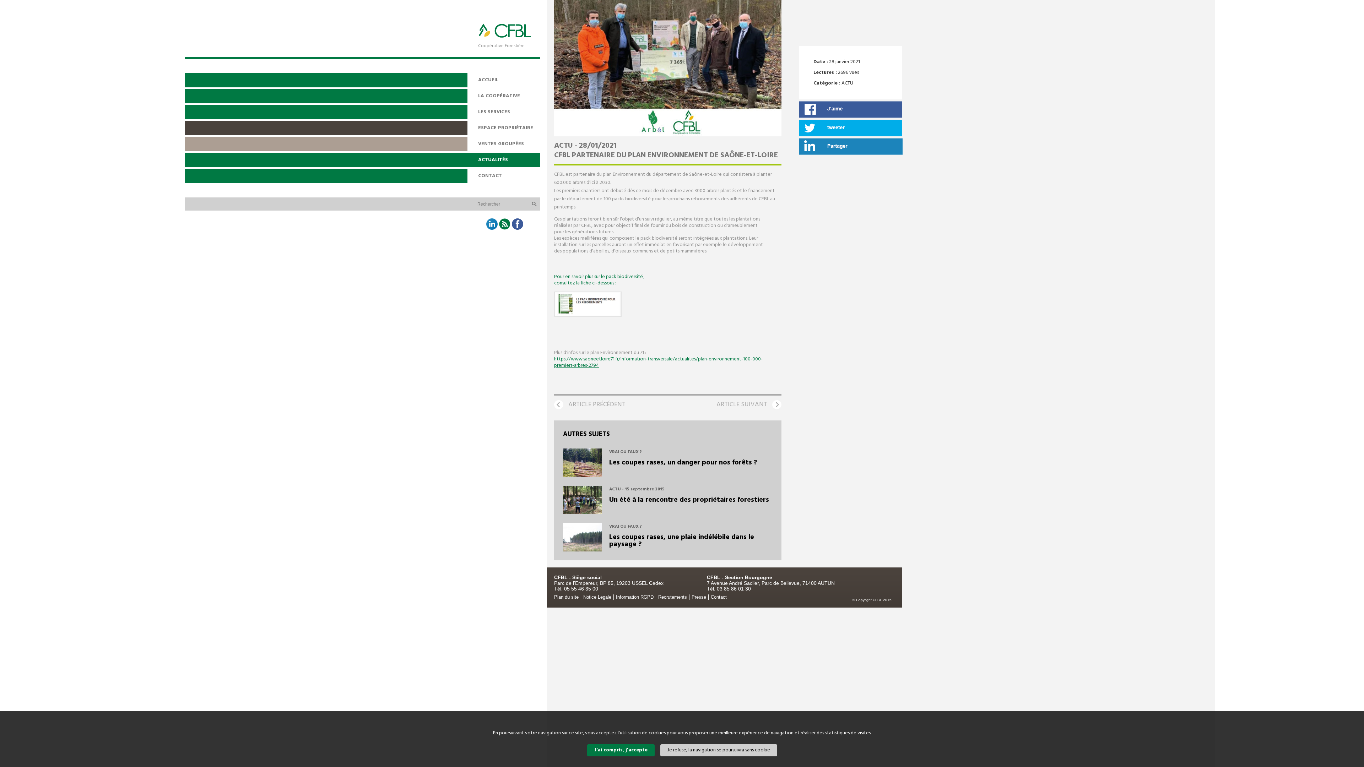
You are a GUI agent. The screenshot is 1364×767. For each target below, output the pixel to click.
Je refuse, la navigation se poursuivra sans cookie (718, 750)
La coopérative (499, 96)
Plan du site (566, 597)
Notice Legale (597, 597)
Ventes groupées (501, 144)
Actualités (493, 160)
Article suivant (741, 404)
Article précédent (597, 404)
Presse (699, 597)
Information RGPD (635, 597)
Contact (490, 176)
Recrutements (672, 597)
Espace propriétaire (505, 128)
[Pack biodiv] (588, 316)
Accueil (488, 80)
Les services (494, 112)
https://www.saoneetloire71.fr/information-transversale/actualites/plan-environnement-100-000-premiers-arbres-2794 (658, 362)
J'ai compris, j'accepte (621, 750)
